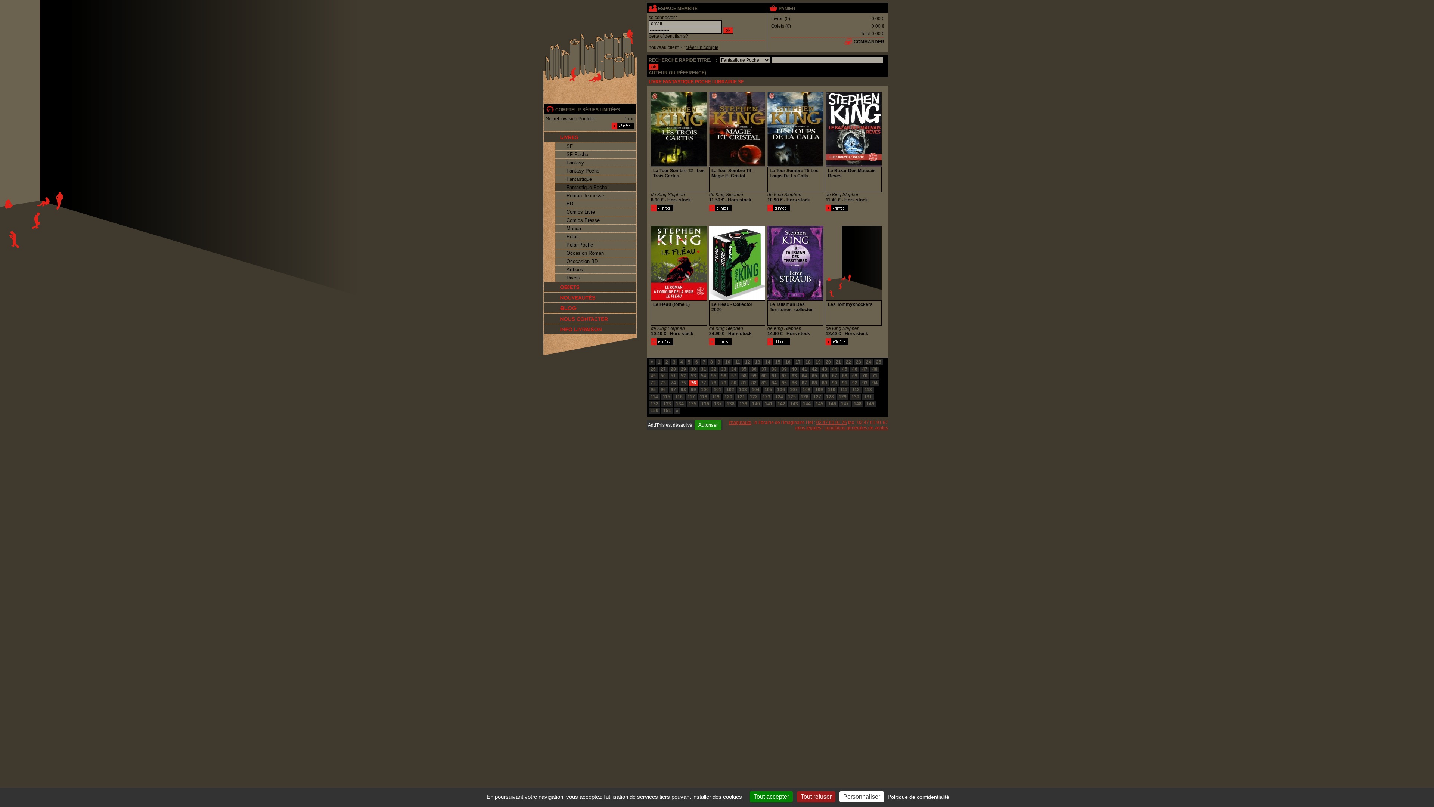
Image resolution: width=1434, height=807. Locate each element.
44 (834, 369)
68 (844, 375)
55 (713, 375)
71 (875, 375)
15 (777, 362)
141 (769, 403)
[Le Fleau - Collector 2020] (720, 343)
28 (673, 369)
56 (723, 375)
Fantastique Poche (587, 187)
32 (713, 369)
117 (691, 396)
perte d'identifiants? (668, 36)
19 (818, 362)
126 (804, 396)
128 (830, 396)
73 (663, 383)
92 (854, 383)
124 (779, 396)
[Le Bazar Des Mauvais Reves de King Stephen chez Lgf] (854, 165)
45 (844, 369)
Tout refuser (816, 797)
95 (653, 389)
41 (804, 369)
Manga (574, 228)
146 (832, 403)
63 (794, 375)
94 (875, 383)
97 (673, 389)
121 (741, 396)
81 (744, 383)
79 (723, 383)
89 (824, 383)
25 (878, 362)
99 (693, 389)
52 (683, 375)
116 (679, 396)
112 (856, 389)
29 (683, 369)
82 (754, 383)
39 (784, 369)
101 (717, 389)
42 (814, 369)
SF (570, 146)
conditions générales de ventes (856, 427)
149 (870, 403)
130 (855, 396)
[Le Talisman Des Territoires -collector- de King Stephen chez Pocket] (795, 299)
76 (693, 383)
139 (743, 403)
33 (723, 369)
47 (864, 369)
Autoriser (708, 425)
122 (754, 396)
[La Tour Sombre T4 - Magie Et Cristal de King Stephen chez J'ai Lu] (737, 165)
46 (854, 369)
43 (824, 369)
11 (737, 362)
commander (869, 41)
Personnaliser (861, 797)
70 (864, 375)
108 (806, 389)
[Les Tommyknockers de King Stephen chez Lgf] (854, 299)
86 (794, 383)
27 (663, 369)
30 (693, 369)
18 (808, 362)
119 (716, 396)
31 (703, 369)
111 (843, 389)
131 (868, 396)
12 (747, 362)
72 (653, 383)
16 (788, 362)
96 (663, 389)
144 (807, 403)
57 (733, 375)
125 (792, 396)
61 (774, 375)
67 (834, 375)
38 (774, 369)
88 (814, 383)
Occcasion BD (582, 261)
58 (744, 375)
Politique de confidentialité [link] (918, 797)
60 (764, 375)
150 (654, 410)
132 (654, 403)
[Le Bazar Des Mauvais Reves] (837, 210)
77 (703, 383)
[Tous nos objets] (590, 287)
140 (756, 403)
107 (794, 389)
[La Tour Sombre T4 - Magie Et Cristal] (720, 210)
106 (781, 389)
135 (692, 403)
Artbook (575, 269)
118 (703, 396)
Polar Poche (580, 245)
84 (774, 383)
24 (868, 362)
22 (848, 362)
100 (705, 389)
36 (754, 369)
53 (693, 375)
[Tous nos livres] (590, 137)
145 (819, 403)
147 (845, 403)
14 (767, 362)
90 (834, 383)
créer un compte (702, 47)
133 (667, 403)
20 (828, 362)
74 (673, 383)
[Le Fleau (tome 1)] (662, 343)
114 (654, 396)
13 (757, 362)
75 (683, 383)
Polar (572, 236)
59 (754, 375)
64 (804, 375)
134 (680, 403)
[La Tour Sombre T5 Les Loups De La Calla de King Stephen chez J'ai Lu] (795, 165)
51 (673, 375)
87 (804, 383)
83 (764, 383)
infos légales (808, 427)
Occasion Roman (585, 253)
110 (831, 389)
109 (819, 389)
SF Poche (577, 154)
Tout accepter (771, 797)
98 (683, 389)
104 (756, 389)
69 (854, 375)
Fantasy (575, 163)
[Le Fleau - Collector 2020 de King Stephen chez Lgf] (737, 299)
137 (718, 403)
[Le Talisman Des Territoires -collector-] (778, 343)
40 (794, 369)
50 (663, 375)
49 (653, 375)
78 (713, 383)
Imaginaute (740, 422)
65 (814, 375)
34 (733, 369)
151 (667, 410)
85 (784, 383)
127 (817, 396)
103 (743, 389)
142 (781, 403)
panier (787, 8)
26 (653, 369)
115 (666, 396)
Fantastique (579, 179)
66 (824, 375)
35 (744, 369)
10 (727, 362)
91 (844, 383)
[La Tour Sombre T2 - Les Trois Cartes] (662, 210)
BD (570, 204)
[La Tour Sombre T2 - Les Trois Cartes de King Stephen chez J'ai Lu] (679, 165)
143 (794, 403)
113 (868, 389)
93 (864, 383)
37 (764, 369)
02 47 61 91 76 (831, 422)
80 (733, 383)
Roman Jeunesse (585, 195)
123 (766, 396)
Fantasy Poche (583, 171)
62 (784, 375)
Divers (573, 278)
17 (798, 362)
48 (875, 369)
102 (730, 389)
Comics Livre (581, 212)
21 (838, 362)
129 (843, 396)
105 (768, 389)
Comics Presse (583, 220)
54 (703, 375)
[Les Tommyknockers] (837, 343)
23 (858, 362)
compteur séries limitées (587, 109)
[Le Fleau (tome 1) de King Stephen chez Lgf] (679, 299)
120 (728, 396)
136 (705, 403)
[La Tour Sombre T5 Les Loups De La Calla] (778, 210)
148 (858, 403)
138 (731, 403)
